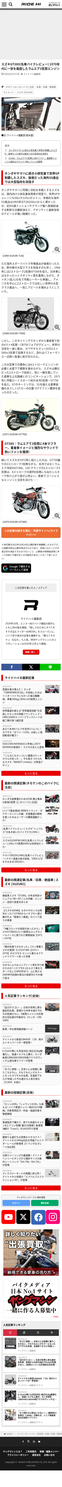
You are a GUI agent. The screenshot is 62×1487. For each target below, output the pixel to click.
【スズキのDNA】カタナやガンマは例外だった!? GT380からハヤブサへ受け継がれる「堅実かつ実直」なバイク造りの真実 (22, 915)
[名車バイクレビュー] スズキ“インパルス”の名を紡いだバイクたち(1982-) (22, 830)
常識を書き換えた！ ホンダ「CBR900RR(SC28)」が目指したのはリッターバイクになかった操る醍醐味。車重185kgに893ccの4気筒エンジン (22, 696)
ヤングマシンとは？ (12, 1451)
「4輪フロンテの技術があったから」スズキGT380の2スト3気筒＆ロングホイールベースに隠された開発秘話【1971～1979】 (22, 933)
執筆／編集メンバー (49, 1451)
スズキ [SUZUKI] (25, 92)
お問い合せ (49, 1454)
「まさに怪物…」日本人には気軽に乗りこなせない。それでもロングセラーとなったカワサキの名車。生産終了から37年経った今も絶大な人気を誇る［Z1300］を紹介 (22, 1076)
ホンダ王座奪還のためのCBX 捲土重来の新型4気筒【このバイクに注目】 (22, 800)
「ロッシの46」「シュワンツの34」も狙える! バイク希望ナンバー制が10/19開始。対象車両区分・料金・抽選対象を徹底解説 (23, 1108)
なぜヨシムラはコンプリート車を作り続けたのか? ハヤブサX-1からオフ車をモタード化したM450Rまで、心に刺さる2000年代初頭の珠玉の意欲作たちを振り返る (23, 971)
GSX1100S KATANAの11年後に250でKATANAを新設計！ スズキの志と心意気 (23, 745)
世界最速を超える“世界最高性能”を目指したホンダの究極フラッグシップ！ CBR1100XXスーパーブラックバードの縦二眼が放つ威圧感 (22, 715)
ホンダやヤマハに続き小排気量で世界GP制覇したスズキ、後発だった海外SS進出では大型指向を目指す (30, 152)
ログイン (16, 1203)
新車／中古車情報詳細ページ (17, 1029)
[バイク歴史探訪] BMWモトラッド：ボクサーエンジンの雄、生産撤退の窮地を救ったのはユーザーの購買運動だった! (22, 815)
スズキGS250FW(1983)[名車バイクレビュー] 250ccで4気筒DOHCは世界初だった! (23, 843)
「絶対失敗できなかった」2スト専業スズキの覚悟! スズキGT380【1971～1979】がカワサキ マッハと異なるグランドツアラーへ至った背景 (22, 951)
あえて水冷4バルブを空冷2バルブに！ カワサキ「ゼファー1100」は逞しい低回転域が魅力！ (22, 732)
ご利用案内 (31, 1451)
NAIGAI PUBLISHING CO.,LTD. (33, 1462)
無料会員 (45, 1203)
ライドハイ (8, 92)
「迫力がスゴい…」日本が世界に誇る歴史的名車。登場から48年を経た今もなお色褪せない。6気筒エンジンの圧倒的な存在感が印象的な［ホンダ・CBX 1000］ (22, 1014)
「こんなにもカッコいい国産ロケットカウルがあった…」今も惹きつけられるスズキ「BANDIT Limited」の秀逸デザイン (22, 760)
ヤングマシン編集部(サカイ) (30, 1385)
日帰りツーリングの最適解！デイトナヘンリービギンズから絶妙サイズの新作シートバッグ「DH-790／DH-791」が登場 (22, 1160)
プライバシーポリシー (18, 1454)
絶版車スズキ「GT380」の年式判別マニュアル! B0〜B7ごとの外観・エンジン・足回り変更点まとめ (22, 899)
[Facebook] (11, 667)
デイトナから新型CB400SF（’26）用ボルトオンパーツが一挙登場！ (22, 1041)
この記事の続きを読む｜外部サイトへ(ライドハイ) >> (31, 532)
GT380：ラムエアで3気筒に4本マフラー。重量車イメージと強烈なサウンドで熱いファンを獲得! (30, 160)
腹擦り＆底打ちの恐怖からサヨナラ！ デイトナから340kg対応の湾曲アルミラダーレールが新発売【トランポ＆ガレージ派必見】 (23, 1142)
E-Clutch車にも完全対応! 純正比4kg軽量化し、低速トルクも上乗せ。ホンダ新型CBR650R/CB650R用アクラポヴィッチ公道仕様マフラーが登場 (22, 1055)
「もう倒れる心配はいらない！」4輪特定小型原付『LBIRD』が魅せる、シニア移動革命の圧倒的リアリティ (37, 1415)
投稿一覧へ (30, 652)
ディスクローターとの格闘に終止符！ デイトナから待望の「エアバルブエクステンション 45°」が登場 (23, 1176)
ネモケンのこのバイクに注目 (20, 86)
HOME (9, 1433)
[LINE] (50, 667)
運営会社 (36, 1454)
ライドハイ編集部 (32, 73)
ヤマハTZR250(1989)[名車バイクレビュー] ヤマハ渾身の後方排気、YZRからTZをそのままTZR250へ (23, 858)
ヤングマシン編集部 (27, 1351)
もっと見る (31, 773)
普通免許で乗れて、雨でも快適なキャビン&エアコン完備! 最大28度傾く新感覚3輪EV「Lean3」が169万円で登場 (23, 1125)
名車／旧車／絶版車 (46, 86)
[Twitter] (31, 667)
